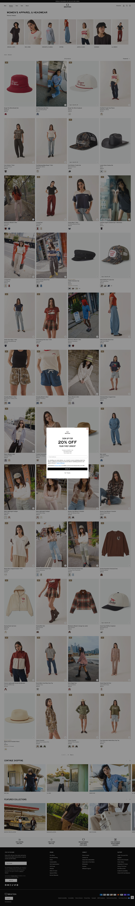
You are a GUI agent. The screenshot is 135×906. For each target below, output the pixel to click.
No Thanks (67, 473)
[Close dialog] (87, 429)
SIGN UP (67, 469)
